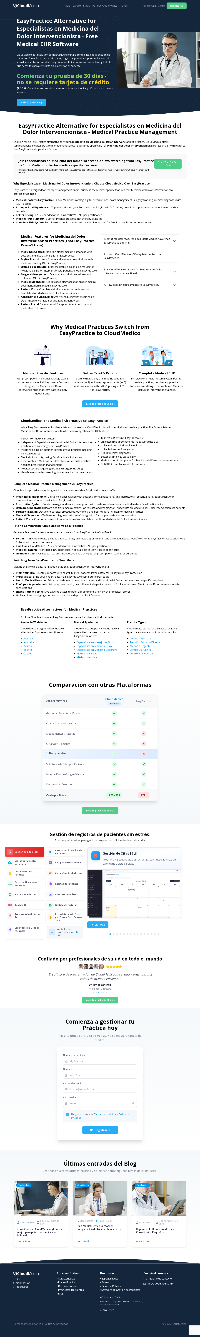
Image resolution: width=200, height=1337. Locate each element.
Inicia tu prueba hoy (31, 102)
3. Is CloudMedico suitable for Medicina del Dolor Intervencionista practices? (133, 271)
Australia (28, 642)
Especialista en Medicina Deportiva (97, 649)
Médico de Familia (87, 653)
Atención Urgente (140, 646)
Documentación (67, 1286)
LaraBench (107, 1310)
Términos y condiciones (106, 1114)
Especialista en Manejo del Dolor (96, 642)
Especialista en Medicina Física (94, 646)
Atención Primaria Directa (145, 642)
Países (105, 1282)
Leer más (99, 924)
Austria (27, 646)
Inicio (67, 5)
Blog (61, 1293)
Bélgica (27, 649)
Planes (124, 5)
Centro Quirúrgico (140, 649)
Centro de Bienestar (141, 653)
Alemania (28, 638)
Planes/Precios (66, 1282)
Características (81, 5)
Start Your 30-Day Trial (168, 164)
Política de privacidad (56, 1324)
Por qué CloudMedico (104, 5)
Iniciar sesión (22, 1283)
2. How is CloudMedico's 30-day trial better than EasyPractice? (133, 256)
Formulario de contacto (158, 1278)
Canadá (27, 653)
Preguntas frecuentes (71, 1290)
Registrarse (176, 5)
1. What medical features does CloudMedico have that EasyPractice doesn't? (137, 240)
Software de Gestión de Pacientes (120, 1290)
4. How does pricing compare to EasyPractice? (131, 285)
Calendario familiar (112, 1297)
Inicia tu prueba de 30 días (100, 403)
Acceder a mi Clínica (154, 5)
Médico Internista (87, 657)
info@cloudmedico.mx (160, 1283)
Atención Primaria (140, 638)
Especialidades (109, 1278)
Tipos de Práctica (111, 1286)
